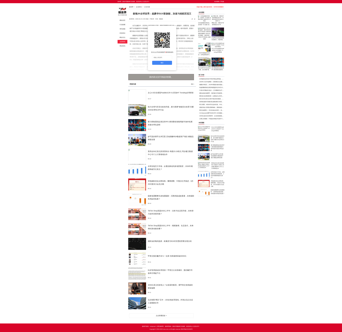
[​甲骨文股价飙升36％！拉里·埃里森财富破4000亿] (138, 259)
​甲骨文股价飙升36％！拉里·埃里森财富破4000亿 (167, 256)
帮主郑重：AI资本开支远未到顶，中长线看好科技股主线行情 (217, 104)
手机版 (222, 1)
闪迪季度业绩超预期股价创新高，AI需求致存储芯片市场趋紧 (218, 39)
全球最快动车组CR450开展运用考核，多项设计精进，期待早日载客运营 (220, 79)
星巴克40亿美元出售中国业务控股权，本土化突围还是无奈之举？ (218, 99)
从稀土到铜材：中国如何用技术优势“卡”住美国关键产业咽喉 (217, 118)
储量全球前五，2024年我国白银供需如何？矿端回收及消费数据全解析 (220, 84)
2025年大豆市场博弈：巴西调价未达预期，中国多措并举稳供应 (218, 81)
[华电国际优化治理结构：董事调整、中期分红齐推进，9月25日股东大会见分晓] (138, 184)
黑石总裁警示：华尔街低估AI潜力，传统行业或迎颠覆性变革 (217, 110)
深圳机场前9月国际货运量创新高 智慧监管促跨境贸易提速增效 (217, 101)
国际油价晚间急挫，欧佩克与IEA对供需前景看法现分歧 (170, 241)
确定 (162, 62)
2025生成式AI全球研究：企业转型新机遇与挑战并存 (214, 116)
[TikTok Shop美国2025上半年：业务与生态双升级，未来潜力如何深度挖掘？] (138, 214)
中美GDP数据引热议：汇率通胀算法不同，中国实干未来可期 (217, 90)
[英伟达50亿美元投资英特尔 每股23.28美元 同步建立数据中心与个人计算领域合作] (138, 155)
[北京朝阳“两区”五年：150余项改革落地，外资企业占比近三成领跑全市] (138, 303)
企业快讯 (139, 7)
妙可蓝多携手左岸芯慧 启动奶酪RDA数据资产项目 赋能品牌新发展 (217, 155)
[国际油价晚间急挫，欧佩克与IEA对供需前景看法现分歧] (138, 244)
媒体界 (131, 7)
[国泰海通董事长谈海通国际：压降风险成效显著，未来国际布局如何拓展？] (138, 199)
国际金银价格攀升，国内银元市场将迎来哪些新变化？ (215, 93)
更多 (192, 84)
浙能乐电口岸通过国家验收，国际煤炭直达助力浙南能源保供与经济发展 (220, 107)
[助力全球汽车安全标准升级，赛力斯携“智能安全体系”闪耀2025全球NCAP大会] (138, 110)
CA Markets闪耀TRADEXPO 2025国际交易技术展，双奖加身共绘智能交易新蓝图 (223, 113)
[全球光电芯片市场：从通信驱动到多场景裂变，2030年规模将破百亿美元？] (138, 170)
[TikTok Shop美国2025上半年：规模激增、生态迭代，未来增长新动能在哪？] (138, 229)
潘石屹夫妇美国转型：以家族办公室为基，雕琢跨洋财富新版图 (218, 96)
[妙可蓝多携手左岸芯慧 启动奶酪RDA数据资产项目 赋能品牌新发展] (138, 140)
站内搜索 (216, 1)
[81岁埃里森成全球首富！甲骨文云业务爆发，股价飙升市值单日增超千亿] (138, 274)
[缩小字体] (194, 19)
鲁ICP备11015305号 (187, 329)
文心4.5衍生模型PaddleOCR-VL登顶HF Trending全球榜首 (171, 93)
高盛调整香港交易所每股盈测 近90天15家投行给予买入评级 (217, 87)
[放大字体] (192, 19)
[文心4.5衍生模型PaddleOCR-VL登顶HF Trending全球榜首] (138, 95)
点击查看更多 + (161, 316)
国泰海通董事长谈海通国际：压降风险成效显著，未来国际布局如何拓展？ (217, 191)
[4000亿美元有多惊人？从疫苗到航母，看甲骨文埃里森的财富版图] (138, 288)
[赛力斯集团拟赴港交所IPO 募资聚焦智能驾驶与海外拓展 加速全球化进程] (138, 125)
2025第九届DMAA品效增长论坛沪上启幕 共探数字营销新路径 (207, 7)
